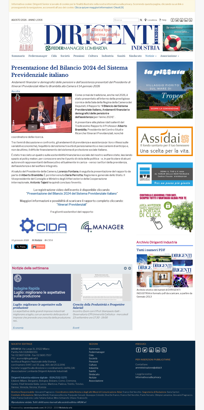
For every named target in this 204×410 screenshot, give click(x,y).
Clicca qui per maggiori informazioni (94, 7)
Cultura (93, 56)
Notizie (150, 56)
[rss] (190, 20)
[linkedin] (186, 20)
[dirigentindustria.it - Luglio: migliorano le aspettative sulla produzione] (42, 287)
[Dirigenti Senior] (102, 38)
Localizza (152, 20)
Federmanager (38, 56)
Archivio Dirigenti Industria (156, 242)
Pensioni (78, 56)
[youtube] (181, 20)
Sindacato (135, 56)
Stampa (40, 246)
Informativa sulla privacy (148, 377)
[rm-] (178, 38)
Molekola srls (65, 407)
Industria (107, 56)
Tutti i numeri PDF (151, 250)
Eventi (76, 327)
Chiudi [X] (118, 7)
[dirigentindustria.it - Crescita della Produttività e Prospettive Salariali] (102, 287)
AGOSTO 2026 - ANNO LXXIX (27, 20)
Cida (54, 56)
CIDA (50, 240)
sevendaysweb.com (33, 407)
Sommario (18, 56)
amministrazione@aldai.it (148, 367)
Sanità (121, 56)
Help (163, 20)
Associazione (168, 56)
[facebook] (172, 20)
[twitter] (177, 20)
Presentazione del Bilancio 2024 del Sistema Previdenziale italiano (72, 193)
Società (65, 56)
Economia (18, 327)
